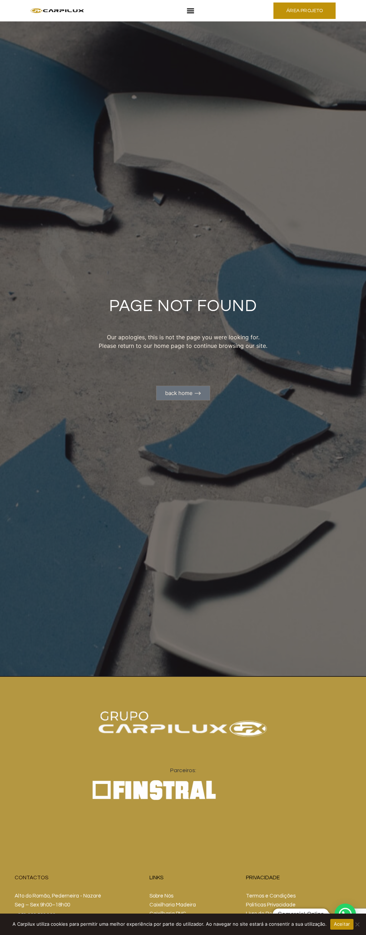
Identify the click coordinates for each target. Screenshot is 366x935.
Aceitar (342, 924)
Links (156, 877)
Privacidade (263, 877)
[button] (191, 11)
